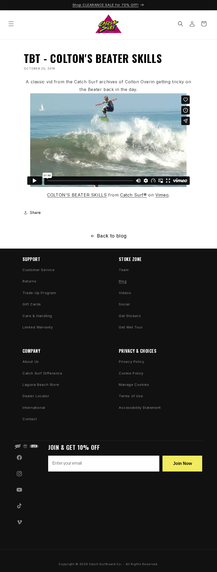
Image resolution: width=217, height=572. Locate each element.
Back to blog (112, 236)
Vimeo (162, 195)
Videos (125, 293)
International (33, 407)
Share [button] (35, 212)
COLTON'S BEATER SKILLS (77, 195)
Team (124, 270)
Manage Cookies (134, 384)
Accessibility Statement (140, 407)
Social (124, 304)
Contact (29, 419)
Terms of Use (131, 396)
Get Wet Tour (131, 327)
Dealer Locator (35, 396)
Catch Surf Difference (42, 373)
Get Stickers (130, 316)
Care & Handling (37, 316)
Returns (29, 281)
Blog (122, 281)
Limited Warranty (37, 327)
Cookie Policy (131, 373)
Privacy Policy (131, 361)
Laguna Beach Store (40, 384)
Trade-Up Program (39, 293)
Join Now (182, 463)
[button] (11, 24)
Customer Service (38, 270)
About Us (30, 361)
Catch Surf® (133, 195)
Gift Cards (31, 304)
